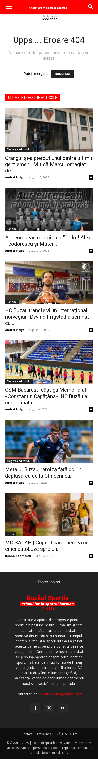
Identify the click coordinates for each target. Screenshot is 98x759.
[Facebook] (35, 708)
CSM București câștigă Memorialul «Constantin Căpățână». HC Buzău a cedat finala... (46, 396)
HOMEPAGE (63, 74)
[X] (49, 708)
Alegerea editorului (19, 149)
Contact (26, 734)
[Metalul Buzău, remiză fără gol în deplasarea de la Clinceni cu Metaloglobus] (49, 441)
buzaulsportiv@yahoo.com (61, 694)
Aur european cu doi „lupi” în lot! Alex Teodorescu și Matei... (48, 240)
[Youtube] (63, 708)
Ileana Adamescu (18, 556)
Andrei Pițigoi (15, 177)
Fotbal (11, 534)
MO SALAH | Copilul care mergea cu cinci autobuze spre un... (47, 546)
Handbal (12, 229)
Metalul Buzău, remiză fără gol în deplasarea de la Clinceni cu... (43, 472)
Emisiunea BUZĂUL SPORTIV (57, 734)
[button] (9, 7)
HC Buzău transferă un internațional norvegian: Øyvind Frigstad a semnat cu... (47, 316)
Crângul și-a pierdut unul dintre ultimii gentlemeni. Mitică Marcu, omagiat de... (48, 164)
